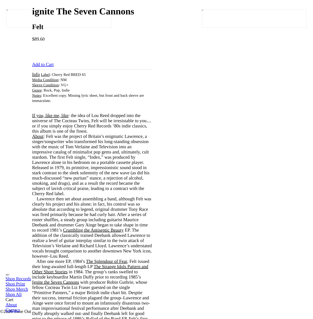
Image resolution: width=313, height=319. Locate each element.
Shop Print (15, 283)
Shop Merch (17, 289)
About (11, 304)
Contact (13, 309)
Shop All (14, 294)
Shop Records (18, 278)
